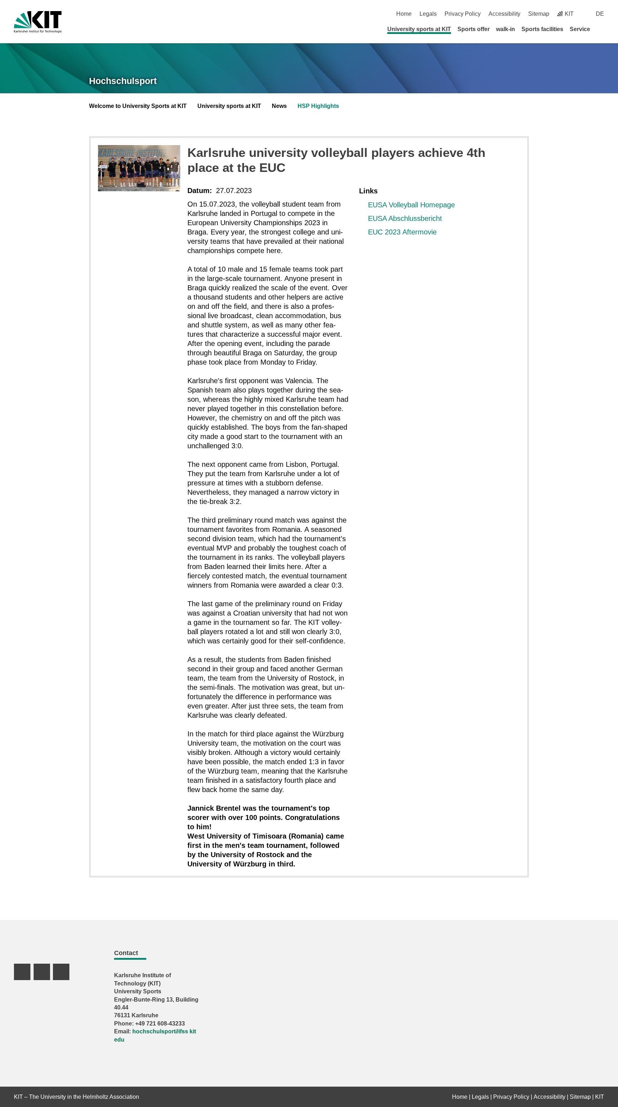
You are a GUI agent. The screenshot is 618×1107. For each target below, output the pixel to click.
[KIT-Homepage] (38, 22)
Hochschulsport (123, 81)
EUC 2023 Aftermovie (402, 232)
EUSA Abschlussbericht (405, 218)
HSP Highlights (318, 106)
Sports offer (473, 29)
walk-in (505, 29)
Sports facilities (542, 29)
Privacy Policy (463, 14)
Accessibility (504, 14)
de (600, 14)
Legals (428, 14)
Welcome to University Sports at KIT (138, 106)
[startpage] (601, 29)
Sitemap (538, 14)
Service (580, 29)
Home (404, 14)
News (279, 106)
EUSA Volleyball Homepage (411, 205)
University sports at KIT (419, 29)
